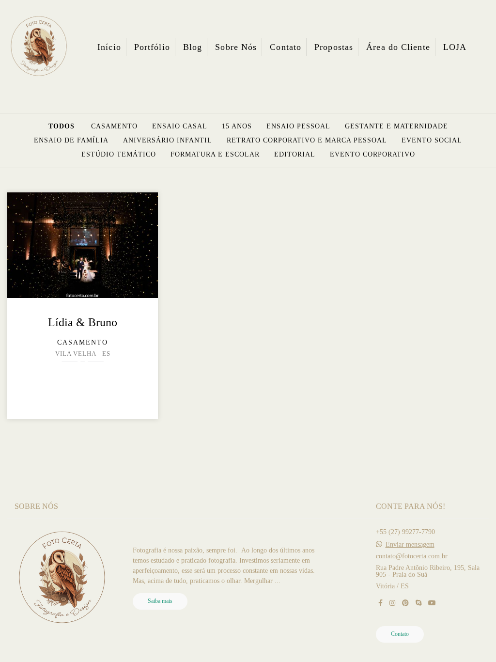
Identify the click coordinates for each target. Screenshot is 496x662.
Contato (285, 47)
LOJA (454, 47)
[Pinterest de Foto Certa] (405, 603)
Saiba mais (160, 601)
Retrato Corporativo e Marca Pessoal (307, 140)
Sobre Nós (236, 47)
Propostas (333, 47)
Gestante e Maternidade (396, 126)
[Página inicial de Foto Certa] (38, 47)
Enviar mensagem (410, 544)
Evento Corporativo (372, 154)
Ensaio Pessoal (298, 126)
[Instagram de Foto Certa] (392, 603)
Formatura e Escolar (215, 154)
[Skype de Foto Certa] (418, 603)
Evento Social (432, 140)
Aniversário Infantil (167, 140)
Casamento (114, 126)
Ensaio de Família (71, 140)
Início (109, 47)
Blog (192, 47)
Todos (61, 126)
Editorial (294, 154)
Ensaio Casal (179, 126)
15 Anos (237, 126)
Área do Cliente (398, 47)
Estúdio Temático (118, 154)
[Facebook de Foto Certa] (380, 603)
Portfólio (152, 47)
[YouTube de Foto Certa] (432, 603)
